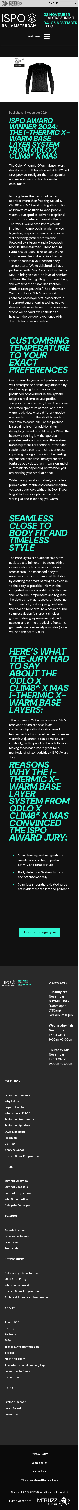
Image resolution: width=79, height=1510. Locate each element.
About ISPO (12, 1322)
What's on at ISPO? (17, 1113)
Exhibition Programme (19, 1119)
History (9, 1328)
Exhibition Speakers (17, 1125)
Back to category (38, 932)
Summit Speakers (16, 1187)
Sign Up (10, 1388)
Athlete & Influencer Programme (26, 1297)
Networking (14, 1259)
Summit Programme (18, 1193)
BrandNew (11, 1242)
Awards (11, 1216)
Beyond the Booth (16, 1107)
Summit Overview (16, 1181)
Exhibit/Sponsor (15, 1402)
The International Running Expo (25, 1365)
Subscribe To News (17, 1371)
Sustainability (40, 1462)
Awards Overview (16, 1230)
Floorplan (11, 1138)
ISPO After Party (15, 1279)
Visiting (10, 1144)
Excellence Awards (17, 1236)
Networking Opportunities (22, 1273)
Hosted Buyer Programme (22, 1156)
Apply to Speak (14, 1150)
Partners (10, 1334)
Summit (10, 1167)
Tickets (10, 1352)
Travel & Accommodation (22, 1346)
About (10, 1308)
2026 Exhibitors (15, 1131)
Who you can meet (17, 1285)
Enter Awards (13, 1408)
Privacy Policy (39, 1453)
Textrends (11, 1248)
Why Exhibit (12, 1101)
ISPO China (39, 1471)
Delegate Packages (17, 1205)
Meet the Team (15, 1358)
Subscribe (11, 1414)
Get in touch (13, 1377)
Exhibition (12, 1081)
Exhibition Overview (18, 1095)
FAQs (8, 1340)
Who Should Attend (17, 1199)
